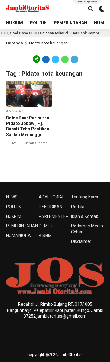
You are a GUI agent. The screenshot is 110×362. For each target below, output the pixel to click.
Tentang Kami (84, 197)
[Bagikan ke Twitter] (55, 59)
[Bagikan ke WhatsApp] (65, 59)
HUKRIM (14, 22)
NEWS (12, 197)
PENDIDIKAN (50, 206)
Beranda (14, 43)
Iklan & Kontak (84, 216)
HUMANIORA (18, 235)
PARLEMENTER (53, 216)
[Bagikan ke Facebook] (46, 59)
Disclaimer (81, 241)
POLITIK (38, 22)
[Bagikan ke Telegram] (74, 59)
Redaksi (78, 206)
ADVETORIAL (51, 197)
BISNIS (45, 235)
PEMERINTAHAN (70, 22)
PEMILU (46, 225)
